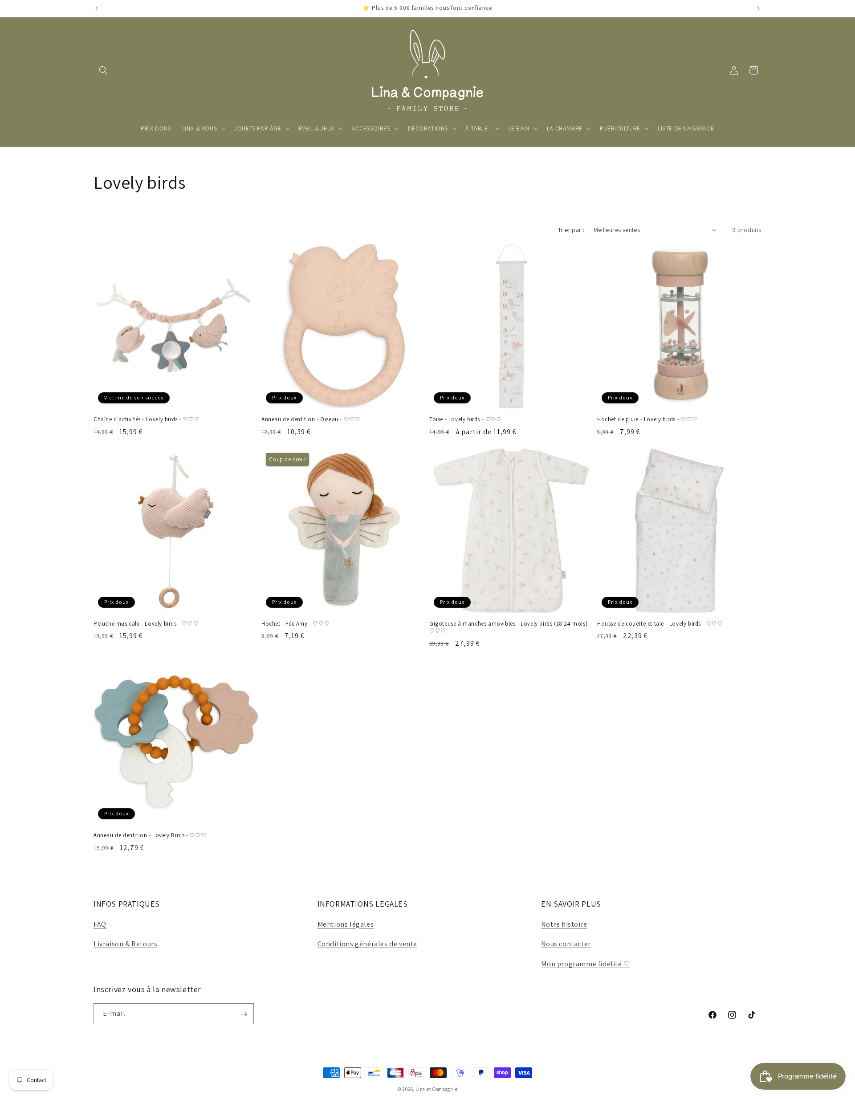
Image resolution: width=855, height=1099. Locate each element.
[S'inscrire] (243, 1014)
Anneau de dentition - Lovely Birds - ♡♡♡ (150, 835)
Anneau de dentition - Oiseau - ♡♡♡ (310, 419)
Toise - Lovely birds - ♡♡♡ (465, 419)
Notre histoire (564, 924)
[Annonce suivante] (758, 8)
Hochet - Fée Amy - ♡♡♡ (295, 623)
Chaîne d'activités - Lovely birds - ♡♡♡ (147, 419)
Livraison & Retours (125, 944)
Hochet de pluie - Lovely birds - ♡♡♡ (647, 419)
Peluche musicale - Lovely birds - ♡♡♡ (146, 623)
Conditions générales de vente (367, 944)
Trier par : (571, 230)
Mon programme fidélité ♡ (585, 964)
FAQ (100, 924)
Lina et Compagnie (436, 1089)
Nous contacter (565, 944)
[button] (103, 70)
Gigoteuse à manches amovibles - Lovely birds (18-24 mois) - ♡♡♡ (510, 627)
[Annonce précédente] (96, 8)
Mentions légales (346, 924)
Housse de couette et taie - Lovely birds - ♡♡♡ (660, 623)
